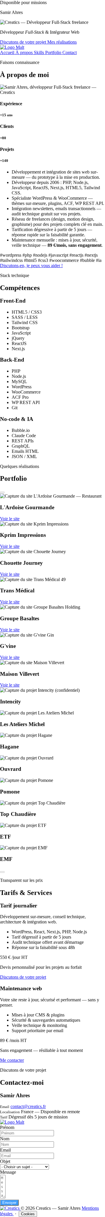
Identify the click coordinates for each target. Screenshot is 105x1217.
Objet (5, 1161)
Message (8, 1172)
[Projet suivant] (2, 872)
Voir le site (10, 518)
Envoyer (9, 1202)
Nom (4, 1138)
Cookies (28, 1214)
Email (5, 1150)
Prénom (7, 1127)
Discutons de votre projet (23, 42)
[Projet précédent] (2, 492)
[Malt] (12, 47)
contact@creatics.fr (28, 1106)
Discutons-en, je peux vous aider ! (31, 265)
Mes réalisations (62, 42)
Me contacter (12, 1060)
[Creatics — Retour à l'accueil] (10, 1208)
